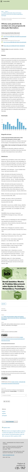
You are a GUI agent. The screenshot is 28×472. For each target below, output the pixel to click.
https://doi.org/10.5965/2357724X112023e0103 (14, 45)
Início (2, 11)
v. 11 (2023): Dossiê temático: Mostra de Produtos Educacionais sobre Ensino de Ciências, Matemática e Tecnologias (12, 14)
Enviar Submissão (10, 421)
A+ (4, 401)
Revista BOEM (6, 1)
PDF (4, 303)
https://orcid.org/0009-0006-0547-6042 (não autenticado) (14, 42)
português (4, 415)
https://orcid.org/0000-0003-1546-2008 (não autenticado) (14, 36)
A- (8, 401)
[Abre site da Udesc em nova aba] (6, 427)
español (4, 413)
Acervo (6, 11)
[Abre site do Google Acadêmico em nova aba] (14, 436)
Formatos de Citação (6, 395)
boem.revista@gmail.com (8, 455)
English (3, 411)
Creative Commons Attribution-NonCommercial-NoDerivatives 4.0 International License (13, 339)
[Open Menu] (1, 1)
